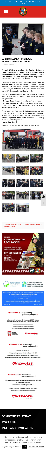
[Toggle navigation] (6, 11)
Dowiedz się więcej (36, 446)
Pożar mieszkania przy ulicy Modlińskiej (12, 225)
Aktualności (11, 64)
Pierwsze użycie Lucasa (33, 224)
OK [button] (25, 447)
